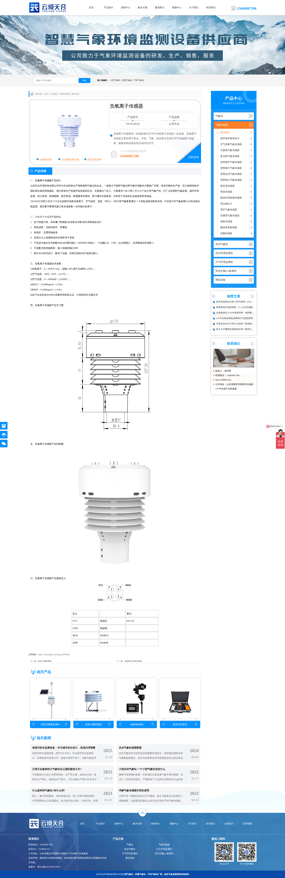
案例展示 (159, 7)
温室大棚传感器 (45, 661)
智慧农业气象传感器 (231, 174)
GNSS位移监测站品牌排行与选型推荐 (234, 318)
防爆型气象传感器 (229, 215)
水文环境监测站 (164, 849)
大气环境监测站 (130, 853)
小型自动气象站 (140, 191)
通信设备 (129, 858)
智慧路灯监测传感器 (133, 661)
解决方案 (142, 7)
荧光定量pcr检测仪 (164, 853)
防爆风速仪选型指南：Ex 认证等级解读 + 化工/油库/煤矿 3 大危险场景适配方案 (235, 307)
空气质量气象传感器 (231, 144)
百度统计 (229, 823)
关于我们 (194, 7)
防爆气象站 (127, 80)
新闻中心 (125, 7)
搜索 (84, 80)
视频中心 (177, 7)
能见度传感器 (227, 186)
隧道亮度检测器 (228, 227)
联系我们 (211, 7)
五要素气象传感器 (229, 150)
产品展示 (108, 7)
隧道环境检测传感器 (231, 197)
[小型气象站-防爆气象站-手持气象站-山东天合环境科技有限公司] (47, 7)
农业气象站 (129, 849)
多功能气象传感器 (229, 156)
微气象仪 (225, 132)
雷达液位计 (226, 203)
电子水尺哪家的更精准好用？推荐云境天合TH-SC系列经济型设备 (235, 329)
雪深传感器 (226, 192)
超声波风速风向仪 (229, 138)
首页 (91, 7)
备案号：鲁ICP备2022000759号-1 (44, 867)
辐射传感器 (226, 221)
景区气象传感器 (228, 209)
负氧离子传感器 (43, 180)
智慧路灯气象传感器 (231, 168)
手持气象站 (139, 80)
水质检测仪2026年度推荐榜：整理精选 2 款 (235, 313)
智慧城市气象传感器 (231, 162)
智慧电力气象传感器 (231, 180)
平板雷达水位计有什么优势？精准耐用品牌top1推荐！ (235, 324)
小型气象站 (115, 80)
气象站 (129, 844)
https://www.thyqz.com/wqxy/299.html (54, 654)
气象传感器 (65, 94)
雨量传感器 (226, 233)
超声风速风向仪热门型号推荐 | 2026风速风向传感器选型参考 (235, 302)
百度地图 (247, 823)
